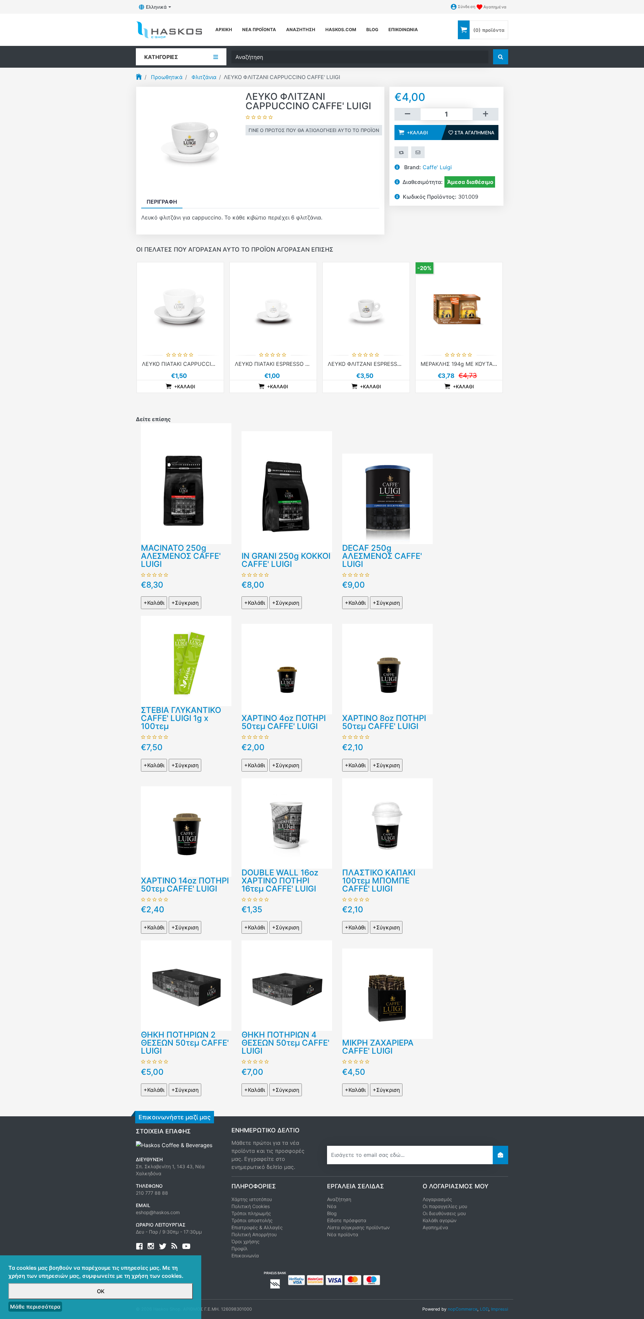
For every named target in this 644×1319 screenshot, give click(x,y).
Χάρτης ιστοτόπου (251, 1199)
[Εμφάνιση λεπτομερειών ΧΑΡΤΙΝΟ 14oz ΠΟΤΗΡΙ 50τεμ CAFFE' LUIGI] (186, 831)
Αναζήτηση (300, 29)
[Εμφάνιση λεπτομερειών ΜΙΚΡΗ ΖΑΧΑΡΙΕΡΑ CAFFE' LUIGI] (387, 993)
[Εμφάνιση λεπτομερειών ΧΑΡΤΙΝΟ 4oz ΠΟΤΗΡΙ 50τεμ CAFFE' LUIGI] (286, 668)
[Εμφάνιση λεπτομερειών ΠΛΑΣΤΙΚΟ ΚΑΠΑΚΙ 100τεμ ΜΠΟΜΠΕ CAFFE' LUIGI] (387, 822)
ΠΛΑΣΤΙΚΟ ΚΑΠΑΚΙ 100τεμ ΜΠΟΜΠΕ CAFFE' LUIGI (378, 881)
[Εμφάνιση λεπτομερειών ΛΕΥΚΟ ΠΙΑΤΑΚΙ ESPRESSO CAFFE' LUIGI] (273, 305)
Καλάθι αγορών (440, 1220)
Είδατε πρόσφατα (346, 1220)
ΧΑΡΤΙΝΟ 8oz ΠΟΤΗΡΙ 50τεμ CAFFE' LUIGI (384, 722)
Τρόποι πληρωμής (251, 1213)
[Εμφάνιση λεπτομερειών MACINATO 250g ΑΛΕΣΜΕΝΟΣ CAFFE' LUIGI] (186, 483)
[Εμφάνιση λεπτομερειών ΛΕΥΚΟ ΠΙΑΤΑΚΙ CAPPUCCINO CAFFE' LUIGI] (180, 305)
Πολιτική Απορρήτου (254, 1234)
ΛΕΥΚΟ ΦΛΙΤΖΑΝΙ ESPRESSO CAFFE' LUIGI (382, 363)
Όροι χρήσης (245, 1241)
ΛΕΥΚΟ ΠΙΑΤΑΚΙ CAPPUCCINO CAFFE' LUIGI (198, 363)
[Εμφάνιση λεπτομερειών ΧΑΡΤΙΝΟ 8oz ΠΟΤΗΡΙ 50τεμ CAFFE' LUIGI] (387, 668)
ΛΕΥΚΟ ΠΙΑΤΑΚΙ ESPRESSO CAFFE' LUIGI (287, 363)
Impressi (499, 1309)
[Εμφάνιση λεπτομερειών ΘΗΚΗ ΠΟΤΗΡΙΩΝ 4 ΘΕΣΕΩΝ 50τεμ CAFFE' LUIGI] (286, 985)
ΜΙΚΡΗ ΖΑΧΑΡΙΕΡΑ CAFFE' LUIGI (378, 1047)
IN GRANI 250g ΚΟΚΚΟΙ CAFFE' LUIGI (285, 560)
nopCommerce (462, 1309)
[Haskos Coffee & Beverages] (174, 1144)
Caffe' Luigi (437, 167)
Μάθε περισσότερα (35, 1306)
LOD (484, 1309)
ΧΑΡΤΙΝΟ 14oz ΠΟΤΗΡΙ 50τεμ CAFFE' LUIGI (185, 885)
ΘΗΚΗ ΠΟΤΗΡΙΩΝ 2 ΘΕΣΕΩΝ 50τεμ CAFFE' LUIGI (185, 1043)
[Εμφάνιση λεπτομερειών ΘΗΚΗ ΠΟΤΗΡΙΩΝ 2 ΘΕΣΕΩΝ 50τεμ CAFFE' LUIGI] (186, 985)
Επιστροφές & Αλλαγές (257, 1227)
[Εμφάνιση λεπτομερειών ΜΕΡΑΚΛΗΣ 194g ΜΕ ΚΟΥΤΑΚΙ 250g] (459, 305)
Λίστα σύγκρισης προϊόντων (358, 1227)
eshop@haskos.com (158, 1212)
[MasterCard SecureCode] (315, 1279)
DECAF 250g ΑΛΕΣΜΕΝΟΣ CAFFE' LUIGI (382, 556)
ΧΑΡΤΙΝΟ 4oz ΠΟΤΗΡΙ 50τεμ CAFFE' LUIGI (283, 722)
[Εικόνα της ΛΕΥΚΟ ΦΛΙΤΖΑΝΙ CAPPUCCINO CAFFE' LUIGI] (190, 140)
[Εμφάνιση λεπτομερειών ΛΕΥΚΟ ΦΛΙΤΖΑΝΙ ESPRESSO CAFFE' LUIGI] (366, 305)
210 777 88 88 (152, 1193)
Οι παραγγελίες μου (445, 1206)
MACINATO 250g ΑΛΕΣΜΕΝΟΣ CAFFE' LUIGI (181, 556)
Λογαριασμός (437, 1199)
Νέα (331, 1206)
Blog (332, 1213)
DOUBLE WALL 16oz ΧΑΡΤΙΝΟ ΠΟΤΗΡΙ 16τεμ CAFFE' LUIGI (279, 881)
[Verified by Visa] (296, 1279)
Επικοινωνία (403, 29)
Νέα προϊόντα (259, 29)
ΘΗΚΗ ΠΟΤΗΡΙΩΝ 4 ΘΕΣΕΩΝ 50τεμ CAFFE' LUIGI (285, 1043)
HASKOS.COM (340, 29)
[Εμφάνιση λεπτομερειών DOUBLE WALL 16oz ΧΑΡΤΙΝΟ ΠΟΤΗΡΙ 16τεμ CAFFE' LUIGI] (286, 822)
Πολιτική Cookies (250, 1206)
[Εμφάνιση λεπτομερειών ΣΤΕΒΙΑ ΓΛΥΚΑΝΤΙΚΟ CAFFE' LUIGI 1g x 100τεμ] (186, 660)
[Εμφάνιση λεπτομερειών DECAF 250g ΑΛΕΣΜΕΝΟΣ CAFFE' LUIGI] (387, 498)
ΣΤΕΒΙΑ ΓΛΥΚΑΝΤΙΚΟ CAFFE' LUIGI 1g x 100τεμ (181, 718)
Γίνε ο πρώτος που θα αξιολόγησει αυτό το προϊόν (314, 130)
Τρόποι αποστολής (252, 1220)
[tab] (161, 201)
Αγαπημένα (435, 1227)
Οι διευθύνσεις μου (444, 1213)
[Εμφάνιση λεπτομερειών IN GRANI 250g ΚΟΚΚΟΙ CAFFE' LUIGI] (286, 491)
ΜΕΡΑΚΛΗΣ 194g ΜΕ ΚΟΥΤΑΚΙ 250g (467, 363)
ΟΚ (101, 1291)
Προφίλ (239, 1248)
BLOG (372, 29)
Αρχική (223, 29)
